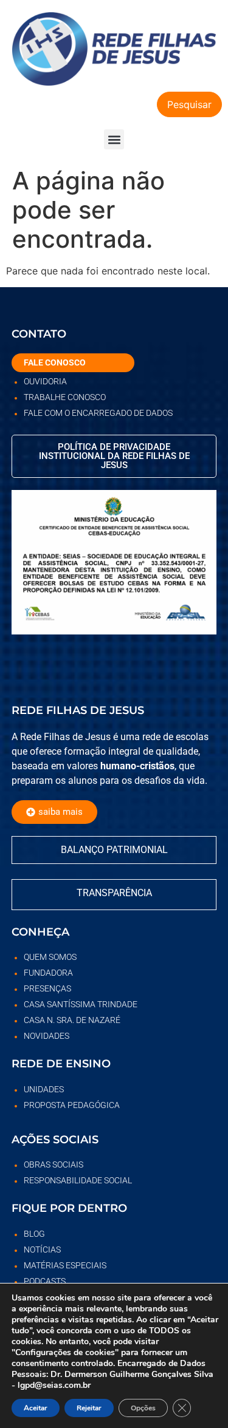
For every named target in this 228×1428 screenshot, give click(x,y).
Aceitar (35, 1408)
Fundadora (48, 972)
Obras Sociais (53, 1164)
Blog (34, 1234)
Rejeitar (89, 1408)
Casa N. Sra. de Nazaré (72, 1020)
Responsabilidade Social (78, 1180)
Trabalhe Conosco (65, 397)
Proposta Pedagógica (72, 1105)
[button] (114, 139)
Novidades (46, 1036)
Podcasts (45, 1281)
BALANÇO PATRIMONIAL (114, 849)
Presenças (47, 988)
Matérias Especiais (65, 1265)
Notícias (42, 1249)
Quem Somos (50, 957)
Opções (143, 1408)
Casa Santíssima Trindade (80, 1004)
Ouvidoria (45, 381)
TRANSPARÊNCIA (114, 893)
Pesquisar (189, 104)
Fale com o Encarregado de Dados (98, 413)
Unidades (44, 1089)
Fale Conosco (55, 362)
